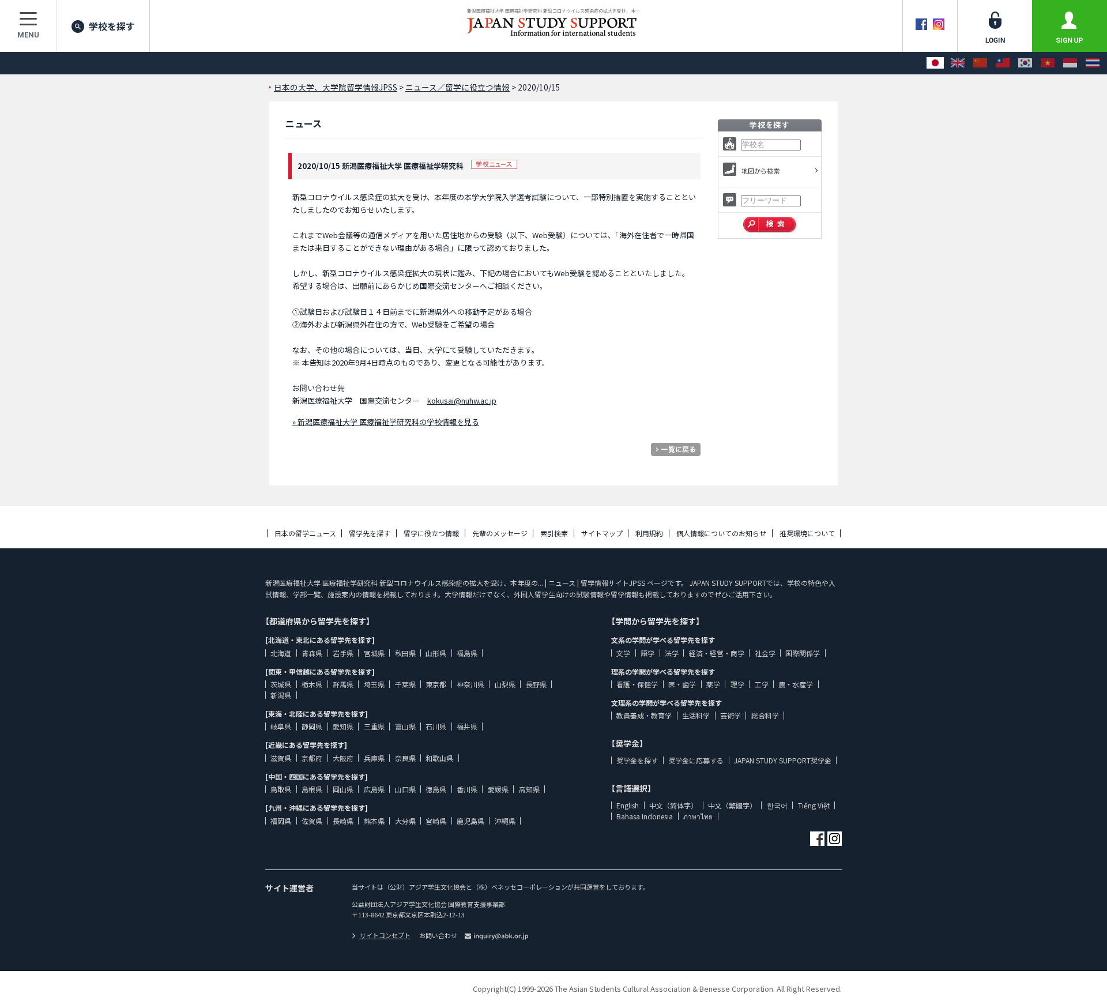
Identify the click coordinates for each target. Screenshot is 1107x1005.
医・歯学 (682, 684)
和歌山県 (439, 758)
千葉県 (405, 684)
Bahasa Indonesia (644, 816)
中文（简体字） (673, 805)
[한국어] (1025, 63)
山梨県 (505, 684)
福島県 (467, 653)
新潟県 (280, 695)
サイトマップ (602, 533)
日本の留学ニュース (305, 533)
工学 (762, 684)
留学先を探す (369, 533)
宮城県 (374, 653)
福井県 (467, 726)
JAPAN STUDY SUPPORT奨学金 (782, 760)
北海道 (280, 653)
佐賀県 (312, 821)
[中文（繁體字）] (1002, 63)
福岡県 (280, 821)
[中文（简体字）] (980, 63)
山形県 (436, 653)
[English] (957, 63)
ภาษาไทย (698, 816)
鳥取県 (280, 789)
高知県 (529, 789)
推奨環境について (807, 533)
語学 (647, 653)
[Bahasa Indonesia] (1070, 63)
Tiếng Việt (814, 805)
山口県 (405, 789)
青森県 (312, 653)
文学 (623, 653)
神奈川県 (470, 684)
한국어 (777, 805)
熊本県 (374, 821)
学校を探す (112, 26)
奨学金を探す (637, 760)
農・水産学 (795, 684)
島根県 (312, 789)
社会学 (765, 653)
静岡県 (312, 726)
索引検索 (554, 533)
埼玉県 (374, 684)
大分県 (405, 821)
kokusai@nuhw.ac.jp (461, 400)
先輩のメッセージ (500, 533)
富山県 (405, 726)
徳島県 (436, 789)
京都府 (312, 758)
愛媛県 (498, 789)
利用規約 (649, 533)
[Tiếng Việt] (1047, 63)
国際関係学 (802, 653)
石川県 (436, 726)
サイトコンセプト (385, 935)
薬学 (713, 684)
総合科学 (765, 715)
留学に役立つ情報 (431, 533)
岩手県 (343, 653)
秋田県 (405, 653)
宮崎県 (436, 821)
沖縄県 (505, 821)
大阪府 (343, 758)
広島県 (374, 789)
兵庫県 (374, 758)
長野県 (536, 684)
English (627, 805)
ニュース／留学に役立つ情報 (457, 87)
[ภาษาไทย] (1092, 63)
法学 (672, 653)
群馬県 (343, 684)
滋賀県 (280, 758)
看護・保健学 (637, 684)
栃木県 (312, 684)
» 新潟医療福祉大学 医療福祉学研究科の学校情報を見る (385, 421)
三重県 (374, 726)
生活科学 (696, 715)
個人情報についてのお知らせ (721, 533)
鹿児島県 (470, 821)
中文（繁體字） (732, 805)
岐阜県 (280, 726)
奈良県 (405, 758)
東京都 (436, 684)
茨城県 (280, 684)
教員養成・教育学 (644, 715)
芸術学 (730, 715)
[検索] (770, 225)
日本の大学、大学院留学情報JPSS (335, 87)
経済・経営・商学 (716, 653)
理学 (737, 684)
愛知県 (343, 726)
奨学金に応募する (696, 760)
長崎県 (343, 821)
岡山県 (343, 789)
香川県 (467, 789)
